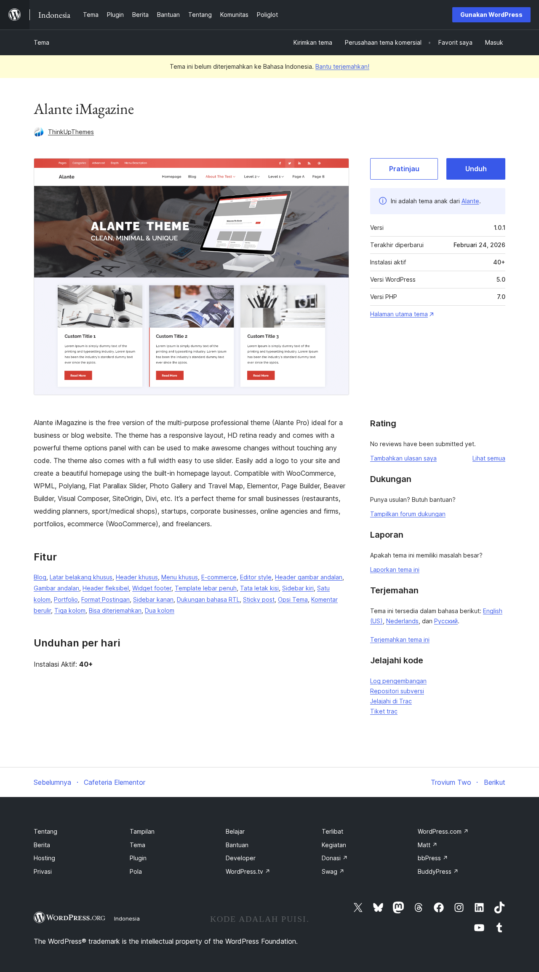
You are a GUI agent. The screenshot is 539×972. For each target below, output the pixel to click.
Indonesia (127, 918)
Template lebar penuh (206, 588)
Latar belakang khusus (81, 577)
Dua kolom (159, 610)
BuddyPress (438, 871)
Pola (136, 871)
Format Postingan (105, 599)
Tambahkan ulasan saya (403, 458)
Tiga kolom (69, 610)
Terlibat (332, 831)
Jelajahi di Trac (391, 701)
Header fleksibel (106, 588)
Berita (42, 844)
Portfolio (66, 599)
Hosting (44, 858)
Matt (428, 844)
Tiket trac (384, 711)
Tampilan (142, 831)
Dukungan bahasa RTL (208, 599)
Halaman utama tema (399, 314)
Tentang (45, 831)
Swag (333, 871)
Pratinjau (404, 168)
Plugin (138, 858)
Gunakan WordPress (491, 14)
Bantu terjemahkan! (342, 66)
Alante (470, 201)
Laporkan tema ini (394, 569)
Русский (446, 621)
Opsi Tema (293, 599)
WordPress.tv (248, 871)
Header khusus (137, 577)
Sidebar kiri (298, 588)
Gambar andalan (56, 588)
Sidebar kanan (153, 599)
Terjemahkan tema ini (400, 639)
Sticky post (259, 599)
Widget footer (151, 588)
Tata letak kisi (259, 588)
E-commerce (219, 577)
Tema (41, 42)
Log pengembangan (398, 680)
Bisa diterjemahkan (115, 610)
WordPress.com (443, 831)
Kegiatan (334, 844)
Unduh (476, 168)
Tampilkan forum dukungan (408, 513)
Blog (40, 577)
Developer (241, 858)
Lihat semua (488, 458)
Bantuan (237, 844)
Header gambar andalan (308, 577)
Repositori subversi (397, 691)
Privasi (43, 871)
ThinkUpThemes (71, 131)
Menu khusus (179, 577)
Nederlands (402, 621)
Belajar (235, 831)
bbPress (433, 858)
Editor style (256, 577)
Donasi (335, 858)
